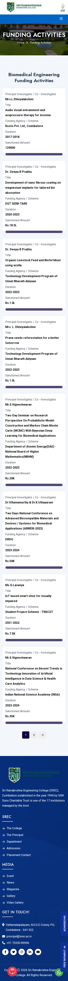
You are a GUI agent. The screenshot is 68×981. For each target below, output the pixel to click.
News (10, 882)
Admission (13, 848)
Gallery (11, 896)
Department (14, 841)
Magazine (13, 889)
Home (20, 43)
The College (14, 828)
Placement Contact (19, 855)
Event (10, 876)
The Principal (15, 835)
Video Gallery (15, 902)
